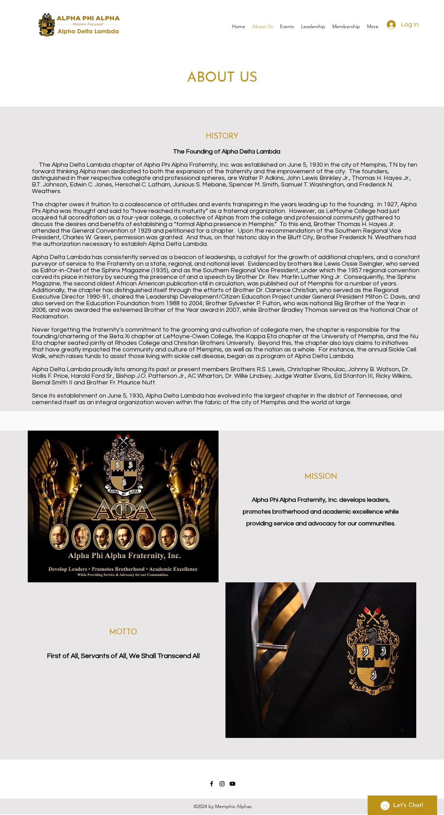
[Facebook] (211, 783)
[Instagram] (222, 783)
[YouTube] (232, 783)
